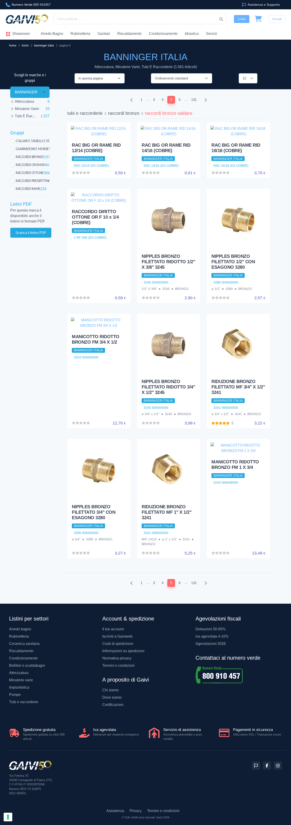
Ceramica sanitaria (24, 644)
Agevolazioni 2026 (211, 644)
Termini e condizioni (118, 665)
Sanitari (104, 34)
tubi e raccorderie (85, 113)
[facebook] (267, 765)
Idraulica (192, 34)
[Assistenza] (256, 765)
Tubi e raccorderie (23, 702)
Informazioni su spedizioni (123, 651)
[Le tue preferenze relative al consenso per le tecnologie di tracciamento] (8, 817)
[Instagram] (278, 765)
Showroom (20, 34)
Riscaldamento (129, 34)
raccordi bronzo (123, 113)
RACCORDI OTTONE (30, 173)
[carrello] (258, 19)
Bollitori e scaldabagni (27, 665)
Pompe (15, 695)
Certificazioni (112, 705)
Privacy (136, 811)
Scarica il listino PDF (30, 232)
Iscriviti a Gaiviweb (117, 636)
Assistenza (115, 811)
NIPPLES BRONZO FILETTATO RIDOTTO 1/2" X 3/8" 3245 (168, 262)
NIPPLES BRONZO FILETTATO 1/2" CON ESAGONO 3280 (233, 262)
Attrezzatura (18, 673)
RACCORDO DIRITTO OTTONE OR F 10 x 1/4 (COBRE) (95, 217)
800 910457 (31, 4)
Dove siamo (112, 697)
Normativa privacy (116, 658)
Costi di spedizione (117, 644)
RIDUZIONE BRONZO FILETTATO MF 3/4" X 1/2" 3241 (238, 387)
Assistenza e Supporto (263, 4)
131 (194, 100)
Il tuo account (113, 629)
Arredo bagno (20, 629)
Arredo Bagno (52, 34)
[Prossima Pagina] (206, 100)
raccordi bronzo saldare (168, 113)
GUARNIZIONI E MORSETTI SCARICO (41, 149)
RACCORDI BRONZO (30, 157)
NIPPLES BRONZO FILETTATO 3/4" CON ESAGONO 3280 (93, 512)
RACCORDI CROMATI (30, 165)
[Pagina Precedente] (131, 100)
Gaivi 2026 (163, 817)
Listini (242, 19)
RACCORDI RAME (28, 189)
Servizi (211, 34)
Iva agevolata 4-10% (212, 636)
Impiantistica (19, 687)
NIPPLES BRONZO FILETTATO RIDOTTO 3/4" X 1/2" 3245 (168, 387)
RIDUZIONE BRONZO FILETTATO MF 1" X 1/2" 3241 (166, 512)
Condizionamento (23, 658)
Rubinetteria (80, 34)
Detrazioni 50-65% (211, 629)
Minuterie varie (21, 680)
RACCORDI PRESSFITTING (33, 181)
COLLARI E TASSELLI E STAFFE (36, 141)
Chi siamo (110, 690)
